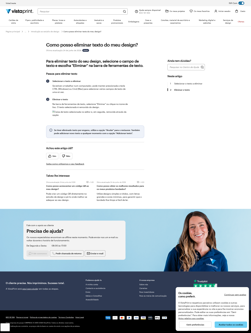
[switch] (238, 3)
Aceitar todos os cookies (231, 324)
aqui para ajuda (30, 288)
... (25, 32)
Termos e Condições (66, 317)
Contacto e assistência (95, 288)
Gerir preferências (195, 324)
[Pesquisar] (124, 11)
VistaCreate (11, 3)
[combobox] (81, 11)
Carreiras (143, 288)
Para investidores (146, 292)
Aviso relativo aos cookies (191, 318)
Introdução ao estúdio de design (45, 31)
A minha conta (92, 284)
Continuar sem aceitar (235, 294)
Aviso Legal (79, 317)
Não (68, 156)
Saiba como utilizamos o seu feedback (65, 164)
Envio (88, 292)
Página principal (13, 31)
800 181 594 (10, 317)
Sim (54, 156)
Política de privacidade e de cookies (43, 317)
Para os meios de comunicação (153, 296)
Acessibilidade (92, 299)
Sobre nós (143, 284)
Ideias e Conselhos (94, 296)
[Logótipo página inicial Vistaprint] (19, 11)
